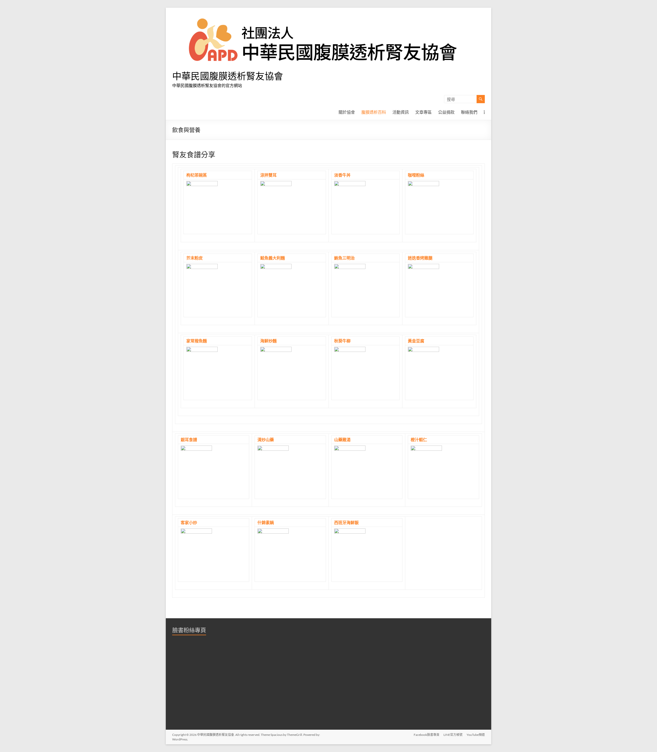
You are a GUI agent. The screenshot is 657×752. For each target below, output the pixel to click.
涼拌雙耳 (268, 174)
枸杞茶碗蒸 (196, 174)
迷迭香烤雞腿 (420, 257)
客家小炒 (189, 522)
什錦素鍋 (265, 522)
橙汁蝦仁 (419, 439)
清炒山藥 (265, 439)
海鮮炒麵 (268, 340)
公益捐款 (446, 112)
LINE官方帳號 (452, 735)
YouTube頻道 (476, 735)
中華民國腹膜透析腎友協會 (227, 76)
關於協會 (347, 112)
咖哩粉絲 (416, 174)
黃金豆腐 (416, 340)
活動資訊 (400, 112)
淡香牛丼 (342, 174)
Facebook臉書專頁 (426, 735)
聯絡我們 (469, 112)
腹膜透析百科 (373, 112)
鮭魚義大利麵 (272, 257)
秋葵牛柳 (342, 340)
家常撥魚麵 (196, 340)
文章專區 (423, 112)
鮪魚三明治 (344, 257)
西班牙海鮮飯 (346, 522)
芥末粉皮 (194, 257)
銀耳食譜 (189, 439)
